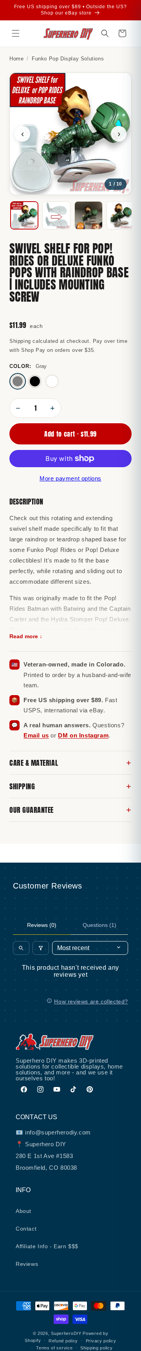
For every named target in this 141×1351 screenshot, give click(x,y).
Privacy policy (101, 1340)
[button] (15, 33)
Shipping (70, 786)
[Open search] (21, 948)
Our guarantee (70, 810)
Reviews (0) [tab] (41, 925)
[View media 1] (24, 215)
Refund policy (63, 1340)
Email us (36, 735)
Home (16, 59)
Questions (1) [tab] (99, 925)
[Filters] (41, 948)
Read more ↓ (25, 636)
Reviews (27, 1264)
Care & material (70, 762)
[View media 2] (56, 215)
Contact (26, 1228)
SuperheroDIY (66, 1333)
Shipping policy (96, 1348)
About (23, 1211)
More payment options (70, 478)
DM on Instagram (83, 735)
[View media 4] (121, 215)
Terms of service (54, 1348)
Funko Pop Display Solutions (68, 59)
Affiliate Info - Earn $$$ (47, 1246)
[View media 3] (88, 215)
